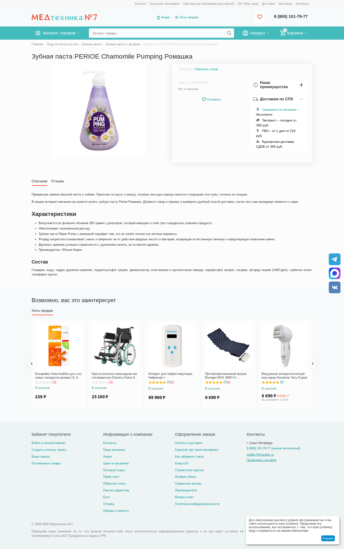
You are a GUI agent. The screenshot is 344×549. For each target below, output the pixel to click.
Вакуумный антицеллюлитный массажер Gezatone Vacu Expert (284, 375)
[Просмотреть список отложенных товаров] (260, 17)
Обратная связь (114, 483)
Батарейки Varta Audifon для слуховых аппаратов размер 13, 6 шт (58, 375)
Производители (186, 490)
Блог (106, 497)
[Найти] (229, 33)
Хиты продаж (188, 17)
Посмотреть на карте (261, 460)
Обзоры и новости (116, 510)
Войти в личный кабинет (49, 443)
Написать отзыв (206, 69)
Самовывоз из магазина (279, 109)
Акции (165, 17)
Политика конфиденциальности (197, 504)
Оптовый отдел (114, 470)
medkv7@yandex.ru (260, 454)
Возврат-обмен (185, 476)
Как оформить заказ (189, 456)
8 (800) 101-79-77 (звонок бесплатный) (273, 448)
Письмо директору (116, 490)
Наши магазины (114, 449)
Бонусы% (182, 463)
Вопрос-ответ (184, 497)
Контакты (109, 443)
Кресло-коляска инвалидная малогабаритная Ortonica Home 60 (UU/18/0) (115, 375)
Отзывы (108, 504)
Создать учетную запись (49, 449)
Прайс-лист (111, 476)
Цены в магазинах (116, 463)
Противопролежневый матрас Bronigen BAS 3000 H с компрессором (226, 375)
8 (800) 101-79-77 (291, 16)
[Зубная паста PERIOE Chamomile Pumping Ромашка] (99, 111)
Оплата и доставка (188, 443)
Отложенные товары (46, 463)
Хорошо (327, 538)
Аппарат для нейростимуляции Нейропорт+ (170, 375)
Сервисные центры (188, 483)
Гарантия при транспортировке (196, 449)
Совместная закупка (189, 470)
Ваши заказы (41, 456)
